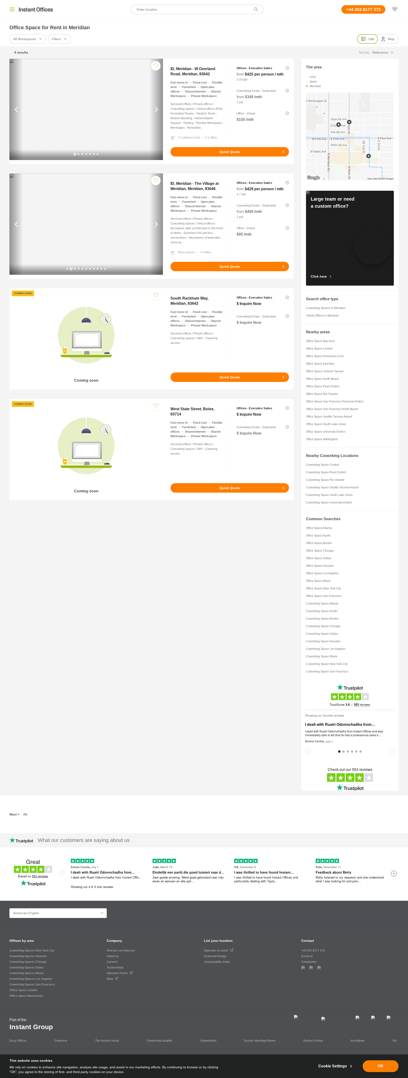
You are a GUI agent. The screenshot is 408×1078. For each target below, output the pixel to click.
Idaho (313, 81)
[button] (287, 68)
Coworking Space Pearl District (326, 472)
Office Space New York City (323, 588)
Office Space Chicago (320, 550)
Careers (112, 962)
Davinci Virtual (313, 1040)
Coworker (61, 1040)
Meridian (315, 86)
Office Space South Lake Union (326, 424)
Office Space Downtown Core (325, 356)
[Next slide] (156, 109)
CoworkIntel (208, 1040)
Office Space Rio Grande (322, 394)
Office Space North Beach (322, 378)
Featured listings (215, 956)
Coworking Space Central (322, 464)
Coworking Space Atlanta (322, 603)
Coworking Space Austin (321, 611)
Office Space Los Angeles (322, 573)
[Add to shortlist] (156, 66)
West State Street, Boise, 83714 (192, 411)
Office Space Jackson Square (325, 371)
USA (313, 77)
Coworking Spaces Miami (26, 973)
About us (113, 956)
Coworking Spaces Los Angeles (30, 979)
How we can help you (121, 950)
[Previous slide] (16, 109)
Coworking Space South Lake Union (329, 495)
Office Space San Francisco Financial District (334, 401)
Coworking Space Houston (323, 641)
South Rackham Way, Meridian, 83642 (189, 300)
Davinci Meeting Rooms (260, 1040)
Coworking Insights (159, 1040)
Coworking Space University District (329, 502)
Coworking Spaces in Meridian (325, 308)
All (25, 814)
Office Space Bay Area (320, 341)
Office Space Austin (318, 535)
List (371, 39)
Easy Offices (18, 1040)
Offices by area (21, 941)
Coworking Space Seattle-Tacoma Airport (332, 487)
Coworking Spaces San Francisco (32, 984)
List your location (218, 941)
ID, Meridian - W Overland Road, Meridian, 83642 (192, 71)
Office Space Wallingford (322, 439)
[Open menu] (12, 9)
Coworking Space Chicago (323, 626)
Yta (394, 1040)
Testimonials (115, 967)
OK (380, 1066)
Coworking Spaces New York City (31, 950)
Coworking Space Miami (321, 656)
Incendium (358, 1040)
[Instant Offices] (36, 9)
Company (114, 941)
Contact (307, 941)
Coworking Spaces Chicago (28, 962)
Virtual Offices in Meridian (322, 315)
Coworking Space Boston (322, 618)
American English (26, 913)
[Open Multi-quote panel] (395, 9)
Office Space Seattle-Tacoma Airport (329, 416)
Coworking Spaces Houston (28, 956)
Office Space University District (325, 431)
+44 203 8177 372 (313, 950)
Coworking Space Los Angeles (325, 649)
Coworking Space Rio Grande (325, 480)
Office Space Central (319, 348)
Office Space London (23, 990)
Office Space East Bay (320, 363)
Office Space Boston (319, 543)
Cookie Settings (332, 1066)
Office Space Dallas (318, 558)
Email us (307, 956)
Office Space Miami (318, 581)
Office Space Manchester (26, 996)
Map (391, 39)
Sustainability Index (217, 962)
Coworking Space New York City (327, 664)
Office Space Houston (320, 565)
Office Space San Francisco (323, 596)
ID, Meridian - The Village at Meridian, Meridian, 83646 (194, 186)
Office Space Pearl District (322, 386)
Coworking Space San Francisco (327, 671)
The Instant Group (107, 1040)
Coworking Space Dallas (322, 633)
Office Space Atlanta (319, 528)
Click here (319, 276)
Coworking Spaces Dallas (26, 967)
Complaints (309, 962)
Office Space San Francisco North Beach (332, 409)
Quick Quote (230, 152)
